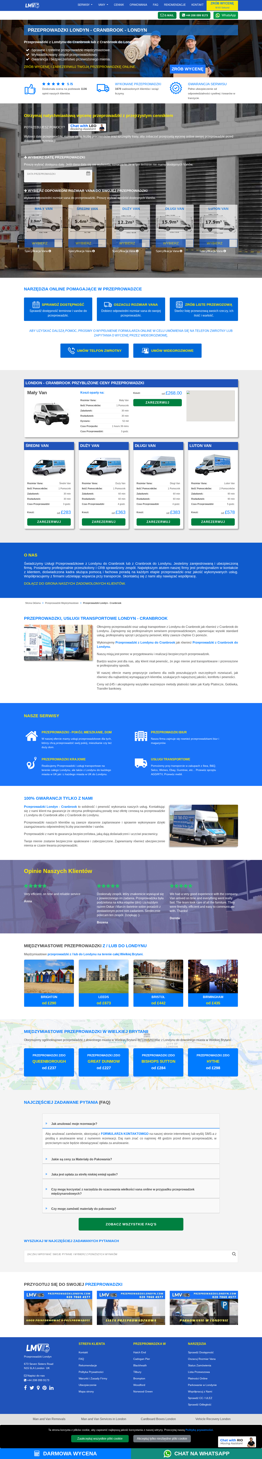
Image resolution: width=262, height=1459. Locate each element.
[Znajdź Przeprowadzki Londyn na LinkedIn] (51, 1388)
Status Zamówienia (199, 1365)
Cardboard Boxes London (158, 1419)
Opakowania (138, 5)
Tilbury (137, 1371)
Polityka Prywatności (91, 1371)
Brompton (139, 1378)
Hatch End (139, 1352)
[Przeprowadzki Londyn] (38, 1348)
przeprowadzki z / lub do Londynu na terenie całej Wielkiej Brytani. (95, 954)
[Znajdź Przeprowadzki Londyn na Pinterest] (44, 1388)
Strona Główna (33, 603)
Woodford (139, 1384)
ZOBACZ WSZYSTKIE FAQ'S (131, 1224)
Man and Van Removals (49, 1419)
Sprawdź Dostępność (201, 1352)
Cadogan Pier (141, 1358)
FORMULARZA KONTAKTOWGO (125, 1133)
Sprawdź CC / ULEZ (200, 1398)
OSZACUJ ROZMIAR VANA (131, 310)
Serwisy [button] (84, 5)
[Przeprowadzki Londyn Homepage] (32, 5)
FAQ (81, 1358)
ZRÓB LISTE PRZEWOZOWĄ (203, 310)
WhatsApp (229, 15)
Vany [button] (102, 5)
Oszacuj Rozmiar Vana (202, 1358)
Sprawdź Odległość (199, 1404)
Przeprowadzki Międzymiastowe (62, 603)
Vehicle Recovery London (213, 1419)
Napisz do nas (36, 1375)
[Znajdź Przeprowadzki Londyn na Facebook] (25, 1388)
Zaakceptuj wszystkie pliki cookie (100, 1438)
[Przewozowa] (131, 1307)
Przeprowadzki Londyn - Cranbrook (102, 603)
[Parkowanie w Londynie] (204, 1307)
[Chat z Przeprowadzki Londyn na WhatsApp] (169, 1453)
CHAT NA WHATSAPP (202, 1454)
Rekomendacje (175, 5)
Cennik (119, 5)
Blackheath (140, 1365)
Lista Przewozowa (199, 1371)
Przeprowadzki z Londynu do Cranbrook (145, 642)
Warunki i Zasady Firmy (93, 1378)
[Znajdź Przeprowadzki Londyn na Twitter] (32, 1388)
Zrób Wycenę (188, 69)
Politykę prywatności (199, 1429)
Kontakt (197, 5)
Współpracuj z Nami (200, 1391)
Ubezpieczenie (87, 1384)
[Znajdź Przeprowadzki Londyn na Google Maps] (38, 1388)
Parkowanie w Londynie (202, 1384)
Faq (155, 5)
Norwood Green (143, 1391)
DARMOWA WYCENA (69, 1454)
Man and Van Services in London (103, 1419)
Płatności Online (198, 1378)
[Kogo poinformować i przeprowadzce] (58, 1307)
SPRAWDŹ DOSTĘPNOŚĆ (58, 310)
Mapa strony (86, 1391)
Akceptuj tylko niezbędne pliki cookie (162, 1438)
